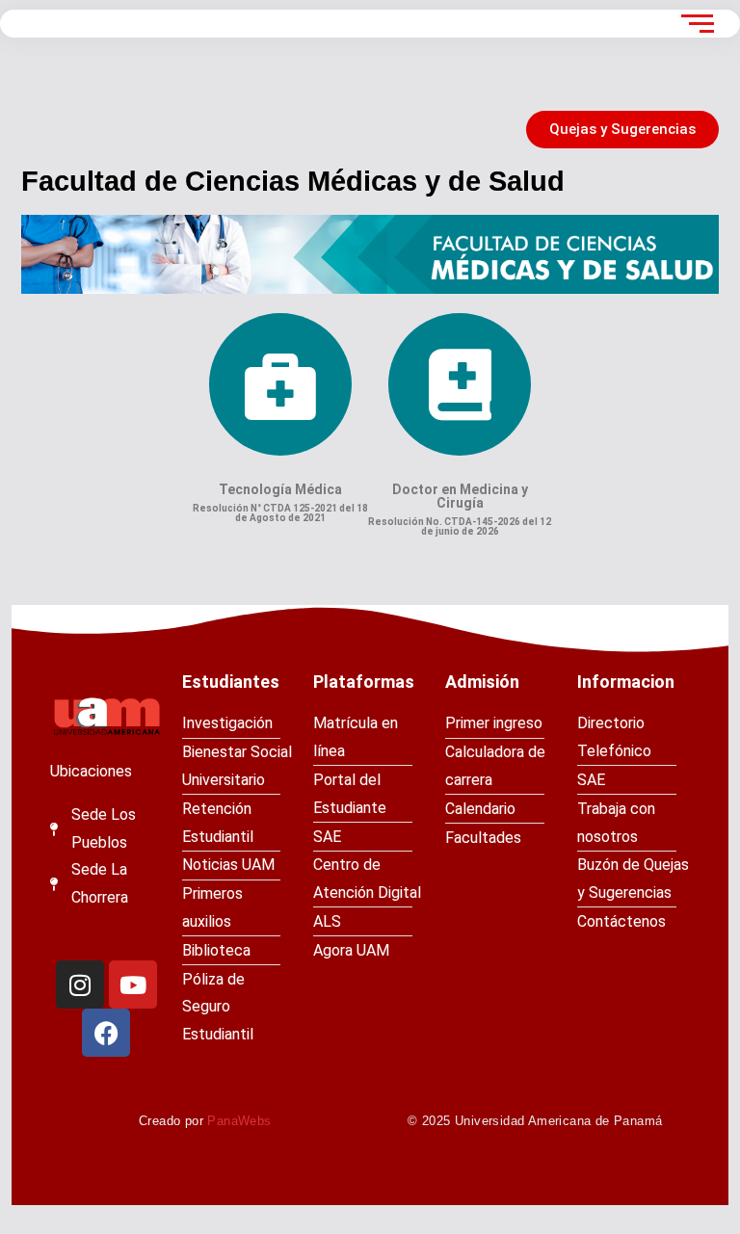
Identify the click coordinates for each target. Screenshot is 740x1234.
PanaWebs (239, 1121)
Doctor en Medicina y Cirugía (460, 496)
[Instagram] (80, 984)
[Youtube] (133, 984)
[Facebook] (106, 1033)
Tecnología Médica (280, 489)
